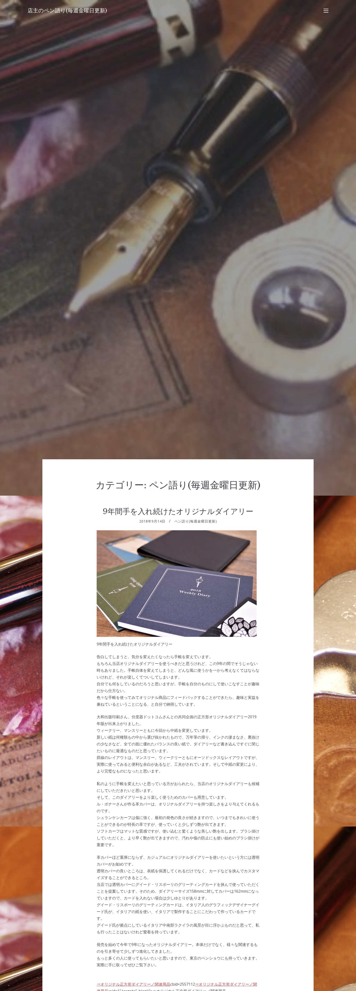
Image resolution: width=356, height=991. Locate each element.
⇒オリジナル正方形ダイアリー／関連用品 (133, 984)
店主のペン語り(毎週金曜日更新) (67, 10)
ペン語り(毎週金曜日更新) (195, 521)
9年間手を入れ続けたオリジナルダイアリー (178, 511)
